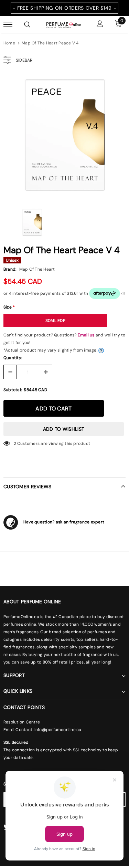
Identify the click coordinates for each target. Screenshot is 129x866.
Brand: (9, 269)
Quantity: (12, 358)
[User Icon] (100, 25)
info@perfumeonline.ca (58, 729)
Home (9, 43)
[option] (64, 136)
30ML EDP (55, 320)
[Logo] (63, 24)
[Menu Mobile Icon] (7, 25)
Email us (86, 335)
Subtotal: (12, 390)
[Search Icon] (27, 24)
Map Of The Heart (37, 269)
